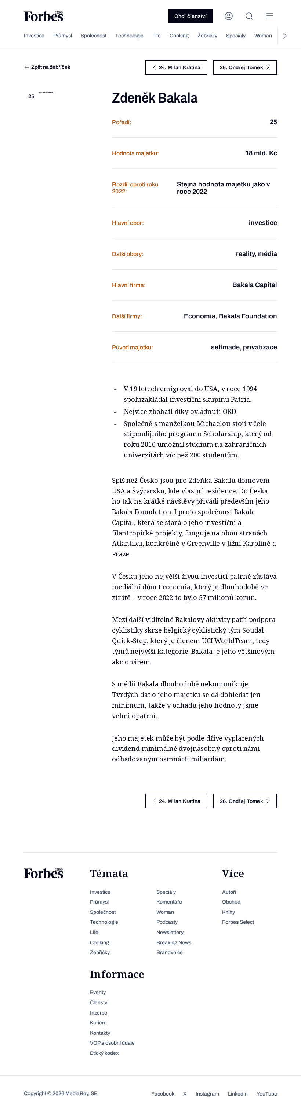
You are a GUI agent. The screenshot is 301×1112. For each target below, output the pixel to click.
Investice (34, 35)
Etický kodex (104, 1053)
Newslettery (170, 932)
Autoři (229, 892)
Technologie (129, 35)
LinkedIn (238, 1094)
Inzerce (98, 1013)
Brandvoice (169, 952)
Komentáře (169, 902)
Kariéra (98, 1023)
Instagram (207, 1094)
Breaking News (173, 942)
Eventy (98, 992)
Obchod (231, 902)
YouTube (267, 1094)
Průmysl (62, 35)
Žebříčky (207, 35)
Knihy (228, 912)
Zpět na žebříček (50, 67)
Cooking (179, 35)
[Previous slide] (16, 36)
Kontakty (100, 1033)
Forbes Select (238, 922)
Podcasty (167, 922)
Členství (99, 1002)
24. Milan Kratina (180, 67)
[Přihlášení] (228, 16)
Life (156, 35)
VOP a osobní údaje (112, 1043)
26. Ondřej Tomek (241, 67)
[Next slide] (284, 36)
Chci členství (190, 16)
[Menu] (269, 16)
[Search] (249, 16)
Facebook (162, 1094)
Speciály (236, 35)
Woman (263, 35)
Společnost (93, 35)
